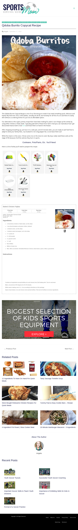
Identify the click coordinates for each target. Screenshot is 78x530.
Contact (58, 517)
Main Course (6, 22)
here (23, 126)
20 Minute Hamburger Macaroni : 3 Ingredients (58, 427)
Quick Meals (36, 22)
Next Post (69, 349)
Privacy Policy (65, 517)
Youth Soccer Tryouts (12, 478)
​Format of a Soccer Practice (14, 507)
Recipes (43, 22)
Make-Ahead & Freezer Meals (21, 22)
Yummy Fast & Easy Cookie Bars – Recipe (56, 403)
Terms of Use (73, 517)
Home (47, 517)
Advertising (57, 522)
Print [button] (65, 231)
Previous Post (10, 349)
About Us (52, 517)
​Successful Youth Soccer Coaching (52, 478)
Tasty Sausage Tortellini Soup (51, 378)
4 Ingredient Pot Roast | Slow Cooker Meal (18, 427)
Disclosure (64, 522)
